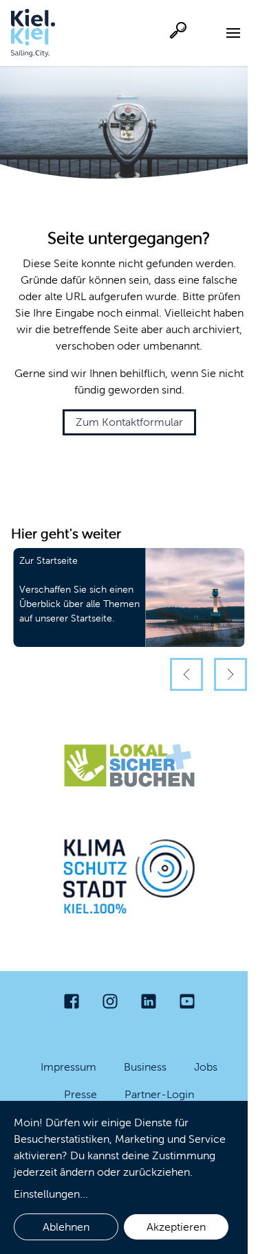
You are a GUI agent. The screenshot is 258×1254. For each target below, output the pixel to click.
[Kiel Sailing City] (33, 33)
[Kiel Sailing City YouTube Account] (187, 1001)
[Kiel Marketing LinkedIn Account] (148, 1001)
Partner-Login (159, 1094)
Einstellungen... (51, 1194)
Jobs (205, 1067)
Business (145, 1067)
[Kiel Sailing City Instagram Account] (110, 1001)
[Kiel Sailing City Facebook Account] (71, 1001)
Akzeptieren (176, 1227)
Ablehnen (66, 1227)
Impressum (68, 1067)
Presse (80, 1094)
